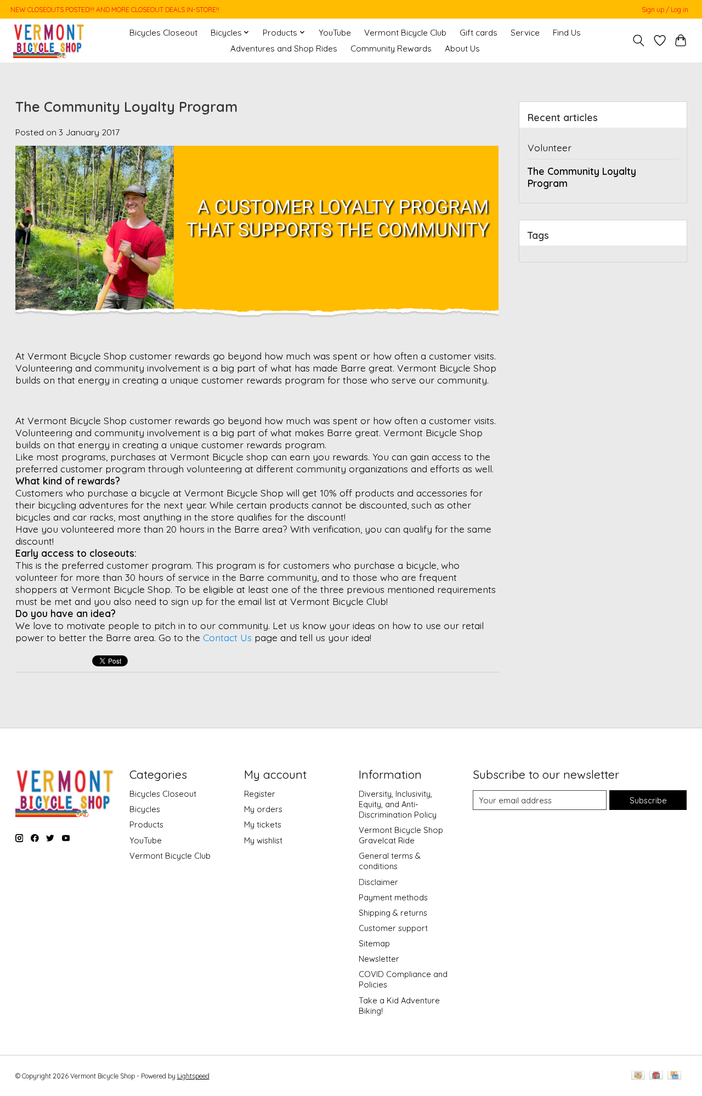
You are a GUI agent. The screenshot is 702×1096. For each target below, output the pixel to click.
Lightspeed (193, 1076)
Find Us (567, 32)
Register (259, 794)
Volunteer (549, 147)
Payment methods (393, 897)
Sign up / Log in (665, 9)
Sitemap (374, 943)
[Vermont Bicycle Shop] (49, 40)
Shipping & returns (393, 912)
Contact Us (227, 637)
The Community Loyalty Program (126, 106)
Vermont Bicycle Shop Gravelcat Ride (401, 835)
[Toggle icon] (638, 40)
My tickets (262, 824)
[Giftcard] (656, 1076)
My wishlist (263, 840)
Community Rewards (391, 48)
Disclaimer (378, 882)
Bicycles (144, 809)
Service (525, 32)
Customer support (393, 928)
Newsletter (379, 959)
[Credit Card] (674, 1076)
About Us (462, 48)
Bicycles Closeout (163, 32)
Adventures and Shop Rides (283, 48)
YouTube (335, 32)
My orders (263, 809)
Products (146, 824)
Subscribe (648, 800)
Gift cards (478, 32)
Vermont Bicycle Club (405, 32)
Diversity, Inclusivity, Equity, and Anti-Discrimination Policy (398, 804)
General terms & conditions (390, 860)
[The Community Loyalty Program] (257, 344)
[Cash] (638, 1076)
